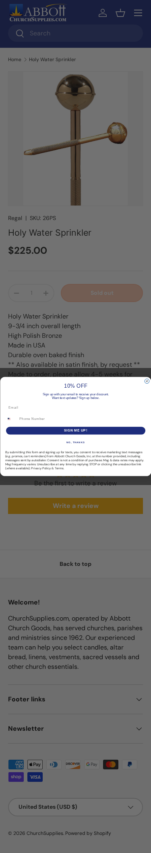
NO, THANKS (75, 442)
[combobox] (11, 419)
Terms (59, 468)
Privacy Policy (41, 468)
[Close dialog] (147, 381)
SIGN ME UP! (75, 430)
